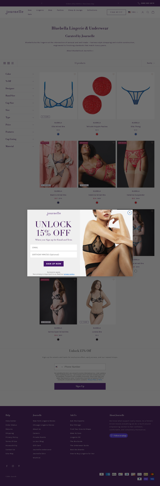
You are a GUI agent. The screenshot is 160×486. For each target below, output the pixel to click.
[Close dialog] (130, 213)
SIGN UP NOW (53, 263)
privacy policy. (69, 274)
